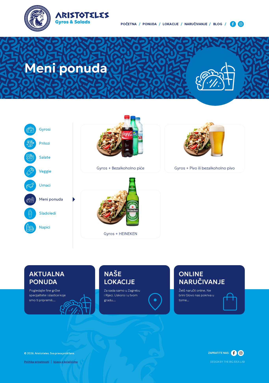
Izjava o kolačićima (65, 361)
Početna (129, 24)
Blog (217, 24)
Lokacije (171, 24)
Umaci (44, 185)
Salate (44, 157)
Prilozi (44, 143)
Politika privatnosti (36, 361)
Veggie (45, 171)
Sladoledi (47, 213)
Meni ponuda (51, 199)
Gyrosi (44, 129)
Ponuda (150, 24)
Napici (44, 227)
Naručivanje (196, 24)
